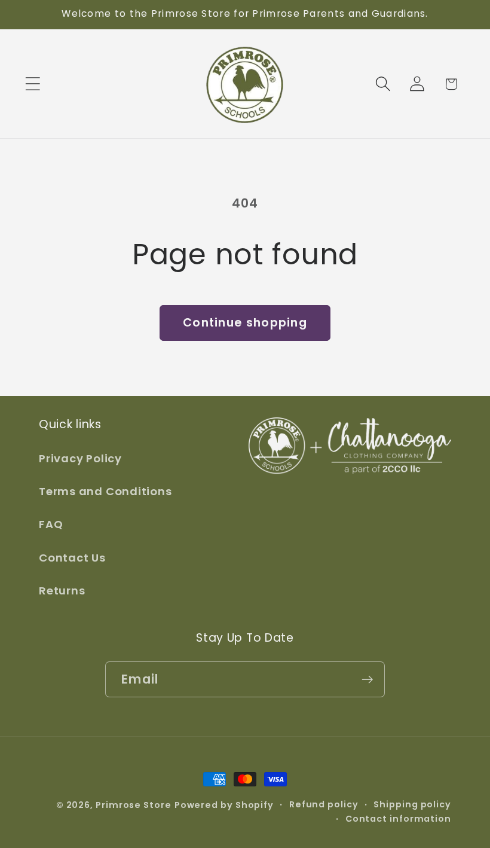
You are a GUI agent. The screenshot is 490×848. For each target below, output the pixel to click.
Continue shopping (245, 323)
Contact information (398, 819)
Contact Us (72, 557)
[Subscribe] (367, 679)
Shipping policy (412, 804)
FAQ (51, 524)
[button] (33, 84)
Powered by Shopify (224, 805)
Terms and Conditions (105, 491)
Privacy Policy (80, 458)
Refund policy (324, 804)
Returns (62, 590)
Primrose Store (134, 805)
